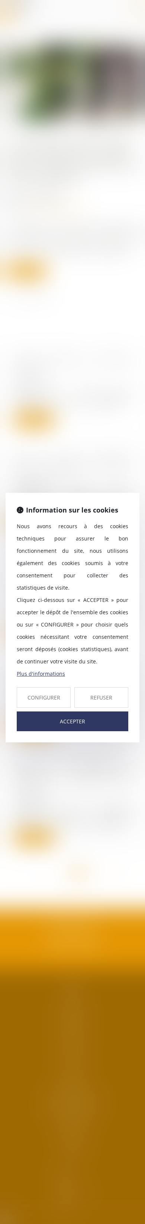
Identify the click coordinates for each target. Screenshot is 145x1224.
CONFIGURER (44, 697)
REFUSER (101, 697)
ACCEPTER (72, 721)
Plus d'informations (41, 673)
